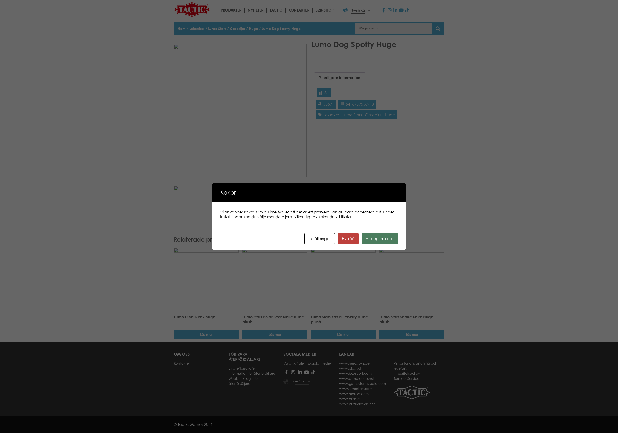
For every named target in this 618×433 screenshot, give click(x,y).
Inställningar (320, 238)
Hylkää (348, 238)
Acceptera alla (380, 238)
